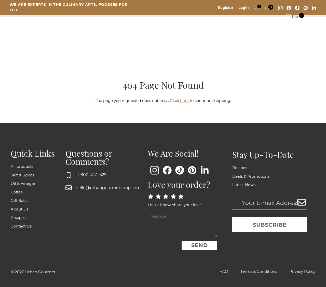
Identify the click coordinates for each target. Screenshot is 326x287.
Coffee (17, 192)
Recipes (18, 217)
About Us (19, 209)
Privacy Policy (302, 271)
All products (22, 166)
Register (225, 7)
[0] (256, 7)
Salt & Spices (22, 175)
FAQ (224, 271)
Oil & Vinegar (23, 183)
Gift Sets (18, 200)
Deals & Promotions (250, 176)
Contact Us (21, 226)
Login (243, 7)
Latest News (243, 184)
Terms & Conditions (258, 271)
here (184, 100)
